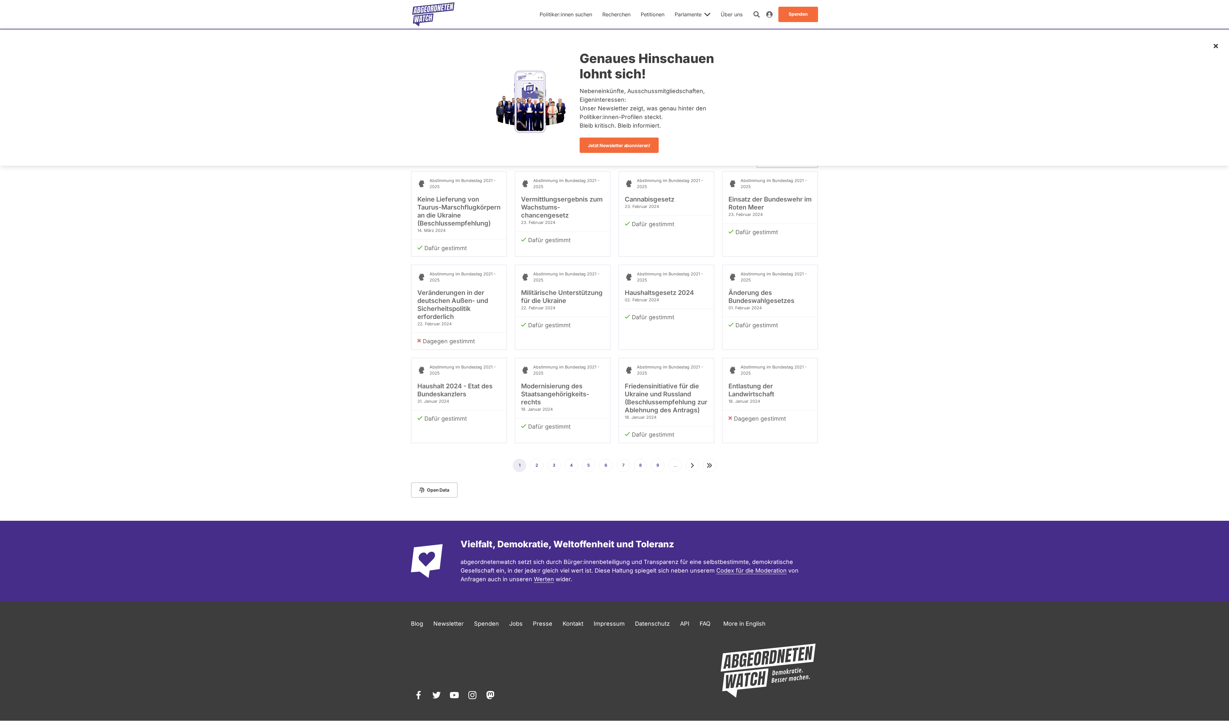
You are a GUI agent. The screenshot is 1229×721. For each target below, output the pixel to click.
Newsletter (448, 623)
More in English (744, 623)
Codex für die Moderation (751, 570)
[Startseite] (433, 14)
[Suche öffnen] (756, 14)
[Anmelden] (769, 14)
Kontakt (573, 623)
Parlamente (688, 14)
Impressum (609, 623)
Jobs (516, 623)
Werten (544, 579)
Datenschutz (652, 623)
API (684, 623)
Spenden (486, 623)
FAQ (705, 623)
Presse (542, 623)
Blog (417, 623)
